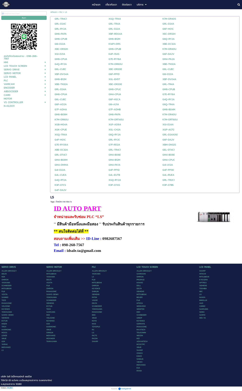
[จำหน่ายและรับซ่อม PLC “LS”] (214, 216)
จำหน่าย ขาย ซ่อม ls (64, 201)
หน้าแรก (53, 12)
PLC (60, 12)
